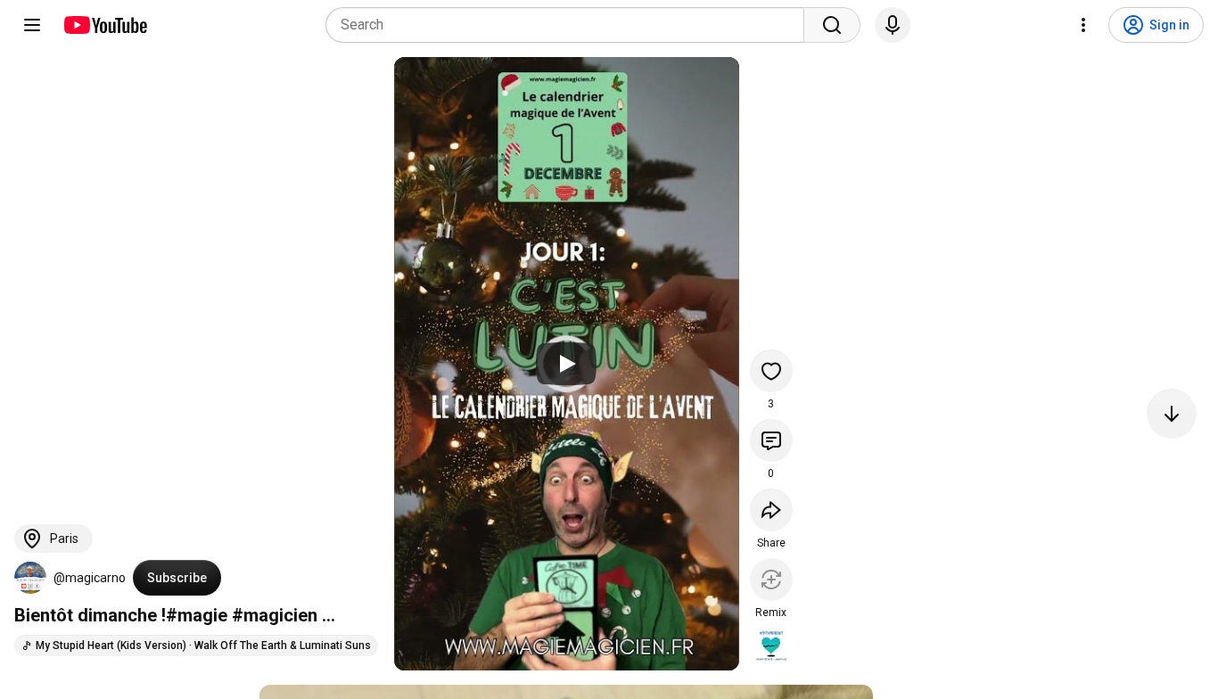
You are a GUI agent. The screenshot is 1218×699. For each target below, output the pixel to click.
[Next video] (1172, 414)
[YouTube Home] (105, 25)
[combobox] (570, 25)
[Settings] (1083, 25)
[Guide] (32, 25)
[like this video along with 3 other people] (771, 371)
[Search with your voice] (892, 25)
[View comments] (771, 440)
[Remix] (771, 579)
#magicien (274, 615)
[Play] (566, 363)
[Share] (771, 510)
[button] (30, 578)
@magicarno (89, 578)
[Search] (831, 25)
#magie (196, 615)
